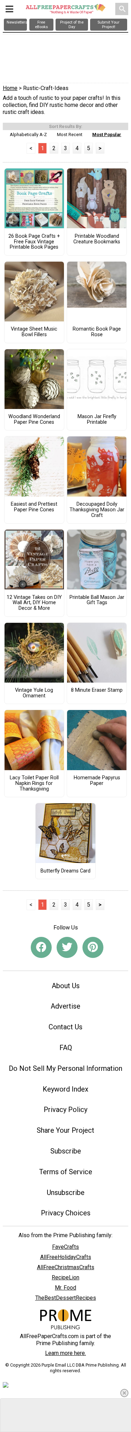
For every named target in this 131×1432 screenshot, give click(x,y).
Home (10, 88)
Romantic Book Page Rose (97, 332)
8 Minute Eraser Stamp (97, 690)
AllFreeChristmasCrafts (65, 1267)
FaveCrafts (65, 1247)
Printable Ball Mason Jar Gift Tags (97, 600)
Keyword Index (65, 1089)
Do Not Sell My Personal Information (65, 1068)
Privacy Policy (65, 1109)
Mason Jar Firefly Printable (97, 419)
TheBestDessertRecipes (65, 1297)
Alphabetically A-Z (28, 134)
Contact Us (65, 1027)
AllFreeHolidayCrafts (65, 1257)
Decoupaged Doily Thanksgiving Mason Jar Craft (97, 509)
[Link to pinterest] (92, 947)
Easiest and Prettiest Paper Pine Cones (34, 507)
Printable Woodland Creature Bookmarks (96, 239)
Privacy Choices (65, 1213)
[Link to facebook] (41, 947)
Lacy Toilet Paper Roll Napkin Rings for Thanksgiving (34, 783)
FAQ (65, 1047)
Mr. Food (65, 1287)
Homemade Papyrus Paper (97, 780)
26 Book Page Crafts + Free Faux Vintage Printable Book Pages (34, 242)
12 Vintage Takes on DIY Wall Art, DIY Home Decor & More (34, 603)
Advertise (65, 1006)
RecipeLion (65, 1277)
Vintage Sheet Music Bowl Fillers (34, 332)
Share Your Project (65, 1130)
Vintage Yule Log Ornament (34, 693)
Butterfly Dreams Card (65, 871)
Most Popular (106, 134)
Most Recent (69, 134)
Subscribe (65, 1151)
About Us (66, 986)
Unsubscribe (66, 1192)
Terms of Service (65, 1172)
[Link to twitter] (67, 947)
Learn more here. (65, 1353)
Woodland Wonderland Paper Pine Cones (34, 419)
